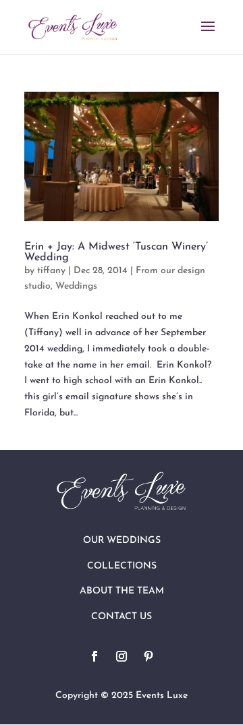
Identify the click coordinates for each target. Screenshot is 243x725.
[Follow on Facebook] (94, 656)
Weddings (76, 286)
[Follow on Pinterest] (148, 656)
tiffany (51, 271)
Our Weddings (122, 540)
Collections (122, 566)
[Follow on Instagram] (121, 656)
